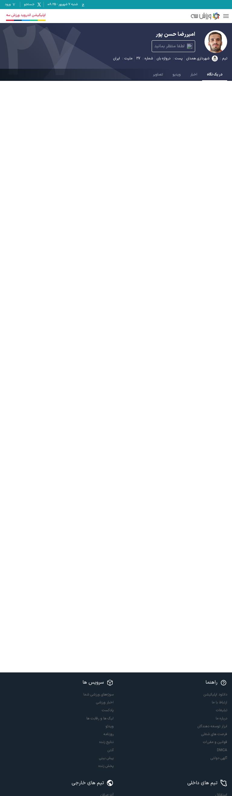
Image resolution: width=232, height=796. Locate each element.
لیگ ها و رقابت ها (100, 718)
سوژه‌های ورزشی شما (98, 694)
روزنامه (109, 734)
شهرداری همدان (197, 58)
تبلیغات (221, 710)
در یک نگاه (214, 74)
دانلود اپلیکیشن (215, 694)
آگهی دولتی (219, 758)
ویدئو (109, 726)
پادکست (108, 710)
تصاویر (158, 74)
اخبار (193, 74)
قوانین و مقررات (215, 742)
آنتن (111, 750)
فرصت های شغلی (214, 734)
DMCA (222, 750)
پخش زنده (106, 766)
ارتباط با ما (219, 702)
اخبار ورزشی (105, 702)
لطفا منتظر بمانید (169, 46)
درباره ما (221, 718)
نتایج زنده (106, 742)
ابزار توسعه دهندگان (212, 726)
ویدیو (176, 74)
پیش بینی (106, 758)
